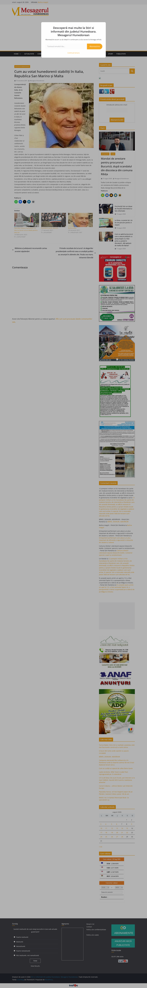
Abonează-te (95, 46)
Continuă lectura (73, 53)
